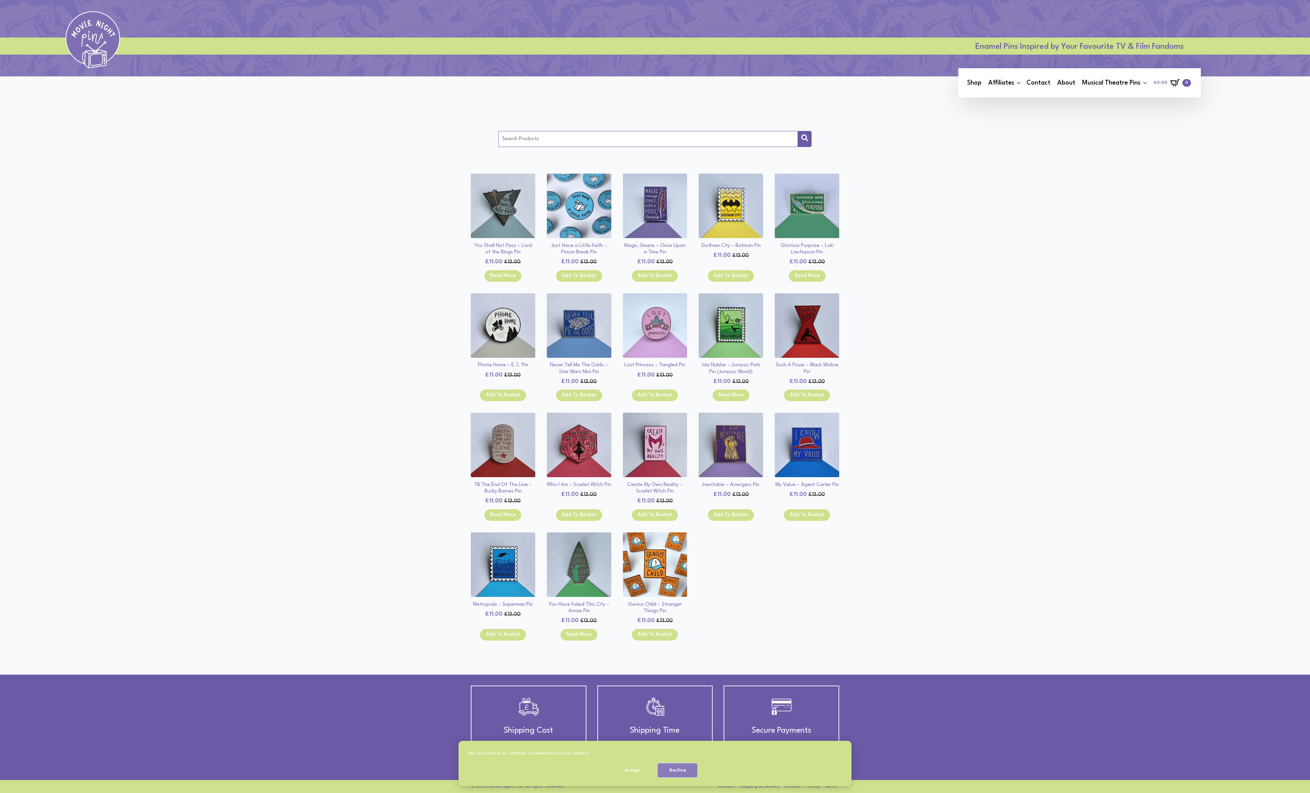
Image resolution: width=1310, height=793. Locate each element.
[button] (805, 139)
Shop (974, 83)
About (1066, 83)
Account (726, 786)
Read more (502, 275)
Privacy (812, 786)
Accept (633, 770)
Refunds (792, 786)
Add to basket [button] (579, 275)
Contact (1038, 83)
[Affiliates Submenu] (1018, 82)
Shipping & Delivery (759, 786)
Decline (677, 770)
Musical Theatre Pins (1111, 83)
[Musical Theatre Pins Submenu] (1144, 82)
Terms (831, 786)
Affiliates (1001, 83)
